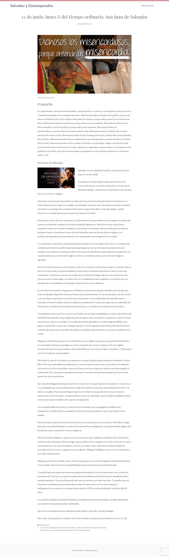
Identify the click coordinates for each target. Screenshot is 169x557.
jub (91, 24)
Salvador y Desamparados (31, 5)
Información (147, 5)
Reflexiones (44, 525)
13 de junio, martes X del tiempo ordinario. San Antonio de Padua (65, 530)
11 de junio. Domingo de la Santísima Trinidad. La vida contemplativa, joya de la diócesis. (73, 528)
